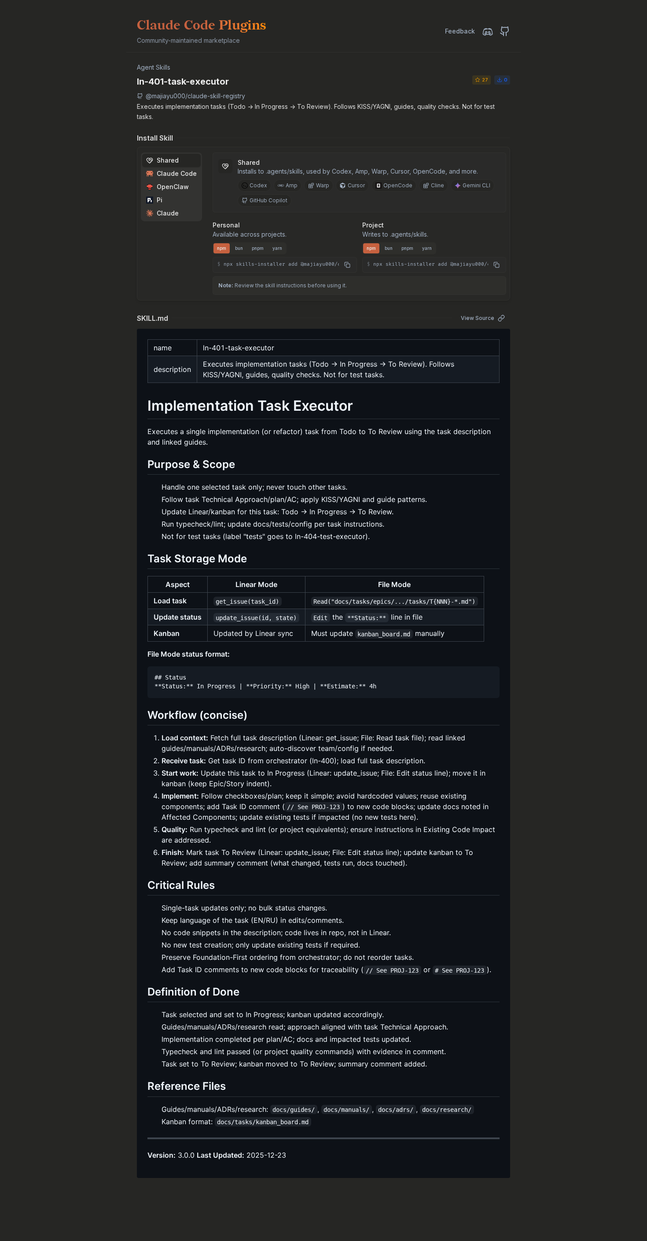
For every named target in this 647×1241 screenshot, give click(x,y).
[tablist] (171, 186)
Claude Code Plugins (201, 25)
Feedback (460, 31)
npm (221, 248)
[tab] (171, 160)
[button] (285, 265)
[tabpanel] (359, 212)
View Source (477, 318)
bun (239, 248)
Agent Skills (153, 67)
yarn (277, 248)
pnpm (258, 248)
